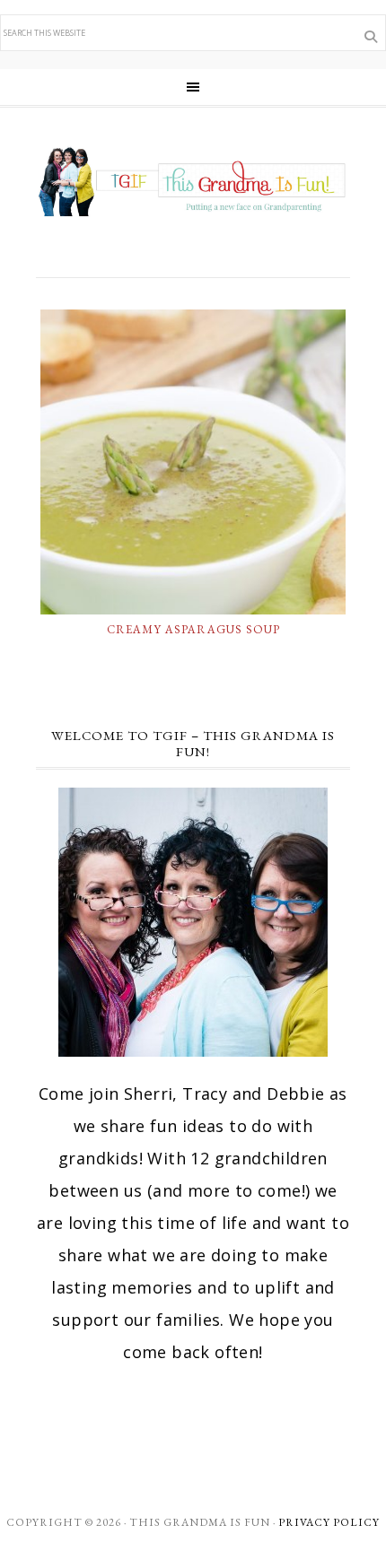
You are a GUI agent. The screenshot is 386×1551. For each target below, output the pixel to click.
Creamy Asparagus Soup (193, 629)
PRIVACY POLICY (329, 1522)
